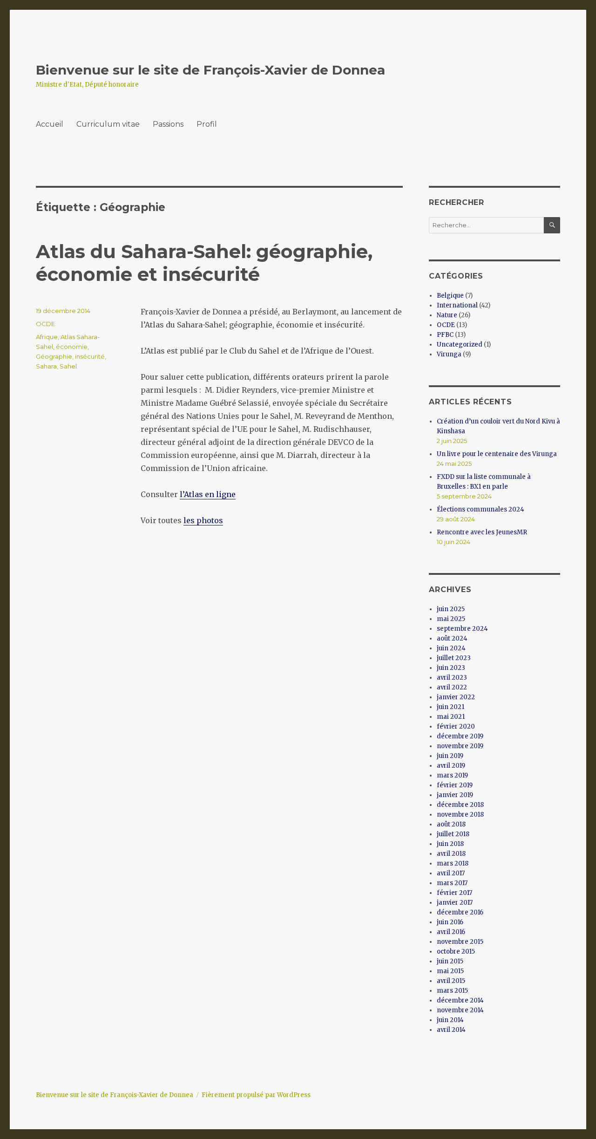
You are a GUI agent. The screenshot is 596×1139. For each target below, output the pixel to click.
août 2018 (451, 824)
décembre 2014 (460, 1000)
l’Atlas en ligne (208, 494)
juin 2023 (451, 668)
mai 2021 (451, 717)
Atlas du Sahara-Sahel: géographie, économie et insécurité (204, 263)
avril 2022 (452, 687)
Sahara (46, 366)
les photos (203, 520)
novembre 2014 (460, 1010)
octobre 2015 (456, 951)
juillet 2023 (454, 658)
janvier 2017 (455, 903)
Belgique (450, 296)
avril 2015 (451, 981)
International (457, 305)
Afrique (47, 337)
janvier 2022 (456, 697)
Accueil (49, 124)
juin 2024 (451, 648)
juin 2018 (450, 844)
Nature (447, 315)
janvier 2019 (455, 795)
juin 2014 (450, 1020)
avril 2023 (452, 678)
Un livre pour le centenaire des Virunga (497, 454)
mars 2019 (452, 775)
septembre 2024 (462, 629)
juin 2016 (450, 922)
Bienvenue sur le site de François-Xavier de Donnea (210, 70)
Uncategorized (459, 344)
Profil (206, 124)
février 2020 (456, 726)
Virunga (449, 354)
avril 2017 (451, 873)
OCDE (45, 323)
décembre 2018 (460, 805)
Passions (168, 124)
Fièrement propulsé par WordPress (256, 1095)
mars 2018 (452, 863)
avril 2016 (451, 932)
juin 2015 (450, 961)
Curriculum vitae (108, 124)
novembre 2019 (460, 746)
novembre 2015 (460, 942)
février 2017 (454, 893)
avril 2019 (451, 766)
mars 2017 (452, 883)
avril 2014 (451, 1030)
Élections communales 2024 (480, 509)
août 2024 (452, 638)
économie (72, 346)
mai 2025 (451, 619)
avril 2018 (451, 854)
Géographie (54, 356)
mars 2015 (452, 991)
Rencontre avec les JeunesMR (482, 532)
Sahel (68, 366)
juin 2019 (450, 756)
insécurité (90, 356)
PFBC (445, 335)
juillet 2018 (453, 834)
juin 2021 (450, 707)
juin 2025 (451, 609)
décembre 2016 (460, 912)
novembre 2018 (460, 814)
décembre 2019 (460, 736)
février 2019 (455, 785)
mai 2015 (450, 971)
